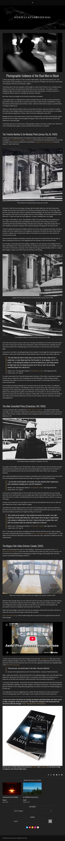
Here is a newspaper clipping (40, 533)
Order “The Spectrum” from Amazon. (34, 703)
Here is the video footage (10, 615)
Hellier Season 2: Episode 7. (35, 410)
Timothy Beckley (16, 140)
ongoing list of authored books (44, 142)
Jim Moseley (27, 140)
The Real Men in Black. (37, 371)
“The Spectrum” (45, 659)
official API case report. (13, 665)
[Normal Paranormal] (32, 17)
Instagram (43, 767)
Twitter (34, 767)
